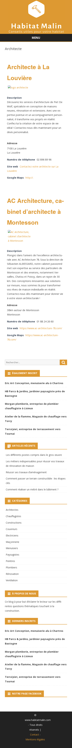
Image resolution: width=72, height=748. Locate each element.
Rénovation (12, 574)
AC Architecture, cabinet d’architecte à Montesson (35, 211)
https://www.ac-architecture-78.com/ (41, 328)
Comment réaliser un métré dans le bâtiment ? (32, 489)
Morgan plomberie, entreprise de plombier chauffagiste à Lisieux (32, 406)
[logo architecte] (18, 87)
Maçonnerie (12, 542)
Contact (34, 734)
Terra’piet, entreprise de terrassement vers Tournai (32, 431)
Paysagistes (12, 554)
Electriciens (12, 535)
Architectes (12, 509)
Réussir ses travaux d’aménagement (26, 472)
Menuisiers (12, 548)
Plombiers (11, 567)
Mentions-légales (35, 739)
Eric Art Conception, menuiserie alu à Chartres (34, 383)
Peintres (10, 561)
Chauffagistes (13, 516)
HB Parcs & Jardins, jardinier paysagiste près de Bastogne (35, 393)
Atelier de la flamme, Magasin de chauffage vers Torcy (36, 419)
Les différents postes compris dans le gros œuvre (34, 455)
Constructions (13, 522)
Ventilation (12, 580)
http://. (29, 177)
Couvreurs (11, 529)
